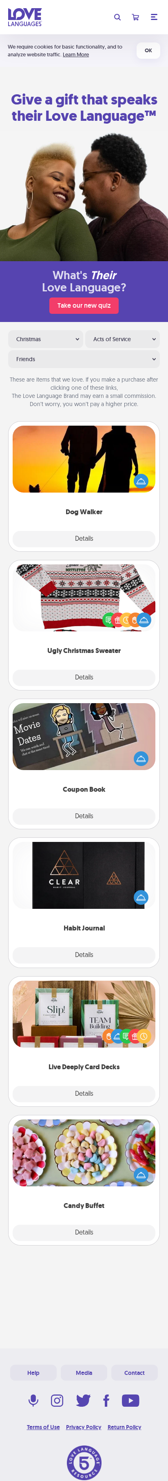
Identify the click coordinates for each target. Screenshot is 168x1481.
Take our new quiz (84, 305)
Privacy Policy (84, 1427)
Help (33, 1373)
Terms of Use (43, 1427)
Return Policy (124, 1427)
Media (84, 1373)
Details (84, 539)
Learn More (76, 54)
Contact (134, 1373)
